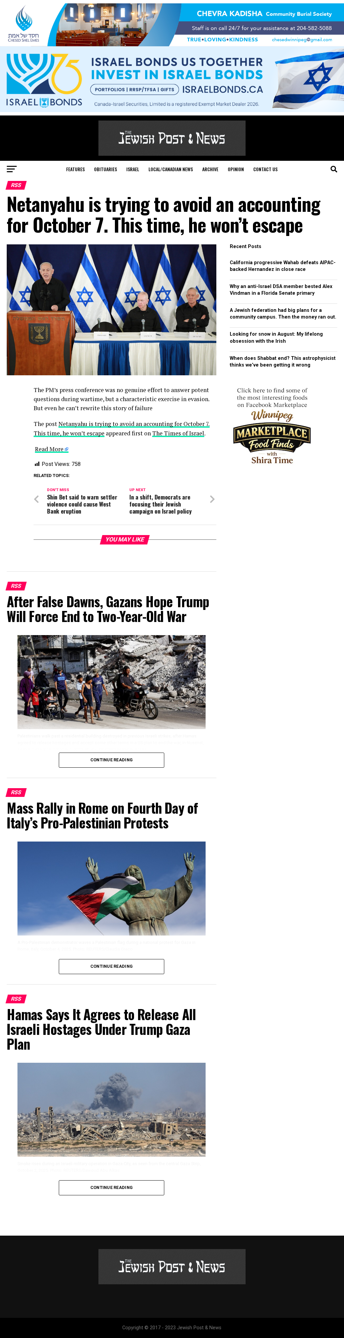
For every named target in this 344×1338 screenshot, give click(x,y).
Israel (132, 169)
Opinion (236, 169)
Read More (49, 449)
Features (75, 169)
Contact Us (265, 169)
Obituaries (105, 169)
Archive (210, 169)
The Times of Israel (178, 433)
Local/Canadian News (170, 169)
